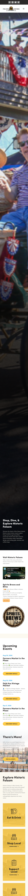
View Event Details (11, 673)
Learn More (13, 820)
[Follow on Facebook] (9, 2)
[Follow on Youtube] (15, 2)
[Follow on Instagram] (12, 2)
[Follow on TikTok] (18, 2)
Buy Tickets (6, 600)
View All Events (10, 759)
